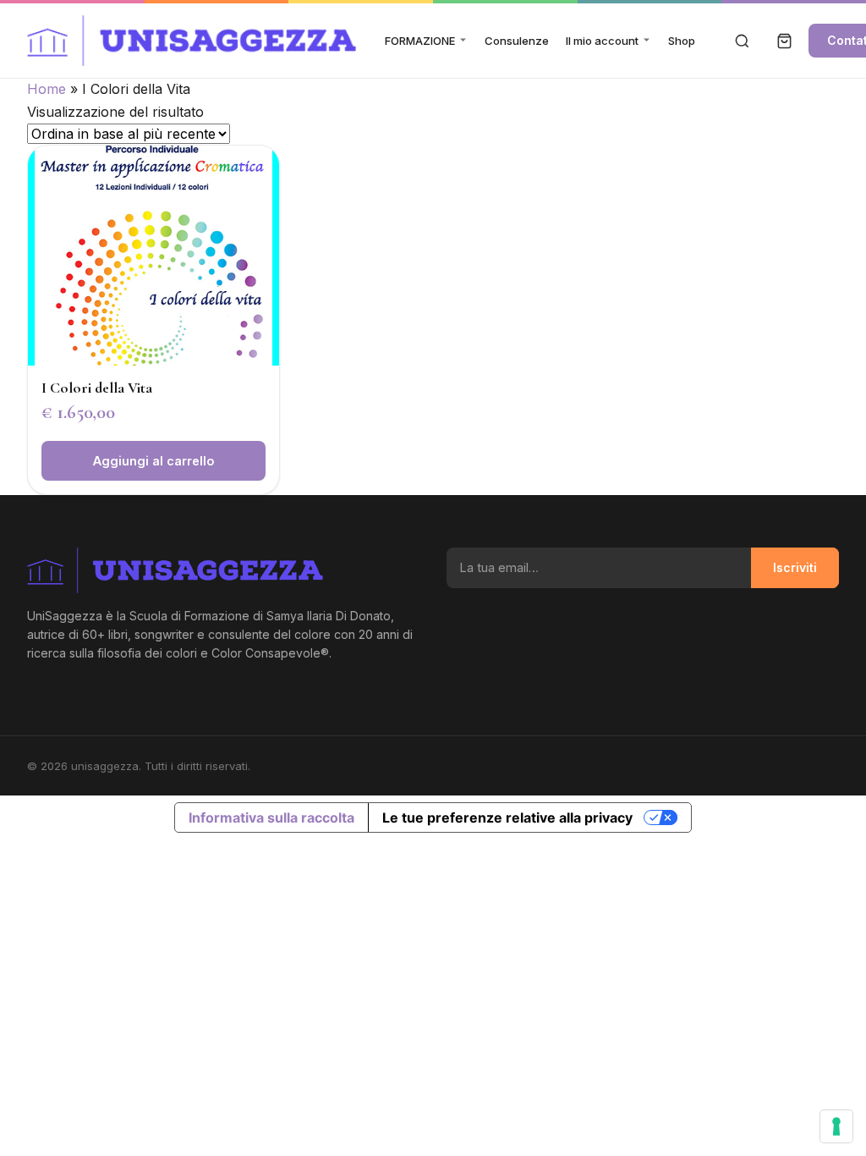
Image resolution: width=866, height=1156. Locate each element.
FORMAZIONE (420, 40)
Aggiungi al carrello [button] (153, 461)
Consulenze (517, 40)
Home (46, 88)
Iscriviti (795, 567)
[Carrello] (784, 40)
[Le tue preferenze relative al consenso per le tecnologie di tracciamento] (836, 1126)
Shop (681, 40)
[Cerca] (742, 40)
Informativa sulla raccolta (271, 817)
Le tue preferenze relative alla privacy (507, 817)
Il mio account (602, 40)
